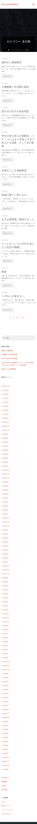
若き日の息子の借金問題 (15, 111)
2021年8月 (5, 629)
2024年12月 (5, 470)
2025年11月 (5, 426)
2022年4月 (5, 598)
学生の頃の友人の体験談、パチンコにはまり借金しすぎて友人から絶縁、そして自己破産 (18, 140)
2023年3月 (5, 554)
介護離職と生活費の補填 (15, 86)
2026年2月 (5, 414)
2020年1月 (5, 705)
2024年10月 (5, 478)
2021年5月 (5, 641)
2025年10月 (5, 430)
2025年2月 (5, 462)
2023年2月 (5, 558)
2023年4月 (5, 550)
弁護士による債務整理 (13, 170)
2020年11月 (5, 665)
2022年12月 (5, 566)
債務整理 (4, 781)
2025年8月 (5, 438)
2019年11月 (5, 713)
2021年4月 (5, 645)
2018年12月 (5, 757)
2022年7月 (5, 586)
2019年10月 (5, 717)
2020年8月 (5, 677)
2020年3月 (5, 697)
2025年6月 (5, 446)
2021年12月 (5, 614)
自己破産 (4, 789)
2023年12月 (5, 518)
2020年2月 (5, 701)
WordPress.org (6, 814)
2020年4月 (5, 693)
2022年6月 (5, 590)
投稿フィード (6, 806)
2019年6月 (5, 733)
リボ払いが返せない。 (14, 296)
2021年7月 (5, 633)
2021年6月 (5, 637)
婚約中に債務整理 (11, 62)
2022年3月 (5, 602)
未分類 (5, 59)
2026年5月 (5, 402)
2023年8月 (5, 534)
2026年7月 (5, 394)
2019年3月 (5, 745)
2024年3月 (5, 506)
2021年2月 (5, 653)
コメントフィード (7, 810)
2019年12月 (5, 709)
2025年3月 (5, 458)
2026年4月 (5, 406)
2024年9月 (5, 482)
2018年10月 (5, 765)
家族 (3, 271)
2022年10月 (5, 574)
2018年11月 (5, 761)
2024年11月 (5, 474)
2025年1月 (5, 466)
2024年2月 (5, 510)
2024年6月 (5, 494)
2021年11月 (5, 618)
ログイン (4, 802)
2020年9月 (5, 673)
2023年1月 (5, 562)
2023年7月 (5, 538)
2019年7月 (5, 729)
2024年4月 (5, 502)
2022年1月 (5, 609)
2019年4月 (5, 741)
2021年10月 (5, 622)
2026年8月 (5, 390)
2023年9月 (5, 530)
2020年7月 (5, 681)
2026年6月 (5, 398)
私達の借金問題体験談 (9, 4)
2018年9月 (5, 769)
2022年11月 (5, 570)
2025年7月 (5, 442)
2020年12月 (5, 661)
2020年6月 (5, 685)
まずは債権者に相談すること (17, 219)
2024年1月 (5, 514)
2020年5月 (5, 689)
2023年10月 (5, 526)
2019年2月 (5, 749)
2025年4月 (5, 454)
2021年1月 (5, 657)
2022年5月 (5, 594)
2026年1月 (5, 418)
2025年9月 (5, 434)
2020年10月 (5, 669)
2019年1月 (5, 753)
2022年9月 (5, 578)
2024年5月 (5, 498)
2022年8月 (5, 582)
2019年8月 (5, 725)
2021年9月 (5, 626)
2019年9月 (5, 721)
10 (23, 317)
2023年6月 (5, 542)
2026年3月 (5, 410)
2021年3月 (5, 649)
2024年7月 (5, 490)
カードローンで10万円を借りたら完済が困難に (17, 245)
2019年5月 (5, 737)
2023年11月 (5, 522)
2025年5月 (5, 450)
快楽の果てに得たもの (14, 194)
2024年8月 (5, 486)
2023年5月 (5, 546)
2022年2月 (5, 606)
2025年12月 (5, 422)
